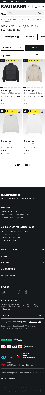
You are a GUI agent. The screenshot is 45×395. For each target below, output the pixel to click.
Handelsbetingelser (9, 373)
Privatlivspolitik (6, 328)
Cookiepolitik (38, 373)
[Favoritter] (29, 6)
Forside (4, 19)
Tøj (38, 19)
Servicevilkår (18, 328)
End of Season (15, 19)
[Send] (40, 315)
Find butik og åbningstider (12, 217)
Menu (3, 14)
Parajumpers (29, 19)
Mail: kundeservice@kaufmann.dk (15, 214)
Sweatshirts (5, 22)
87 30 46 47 (13, 211)
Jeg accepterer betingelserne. (16, 322)
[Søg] (40, 12)
